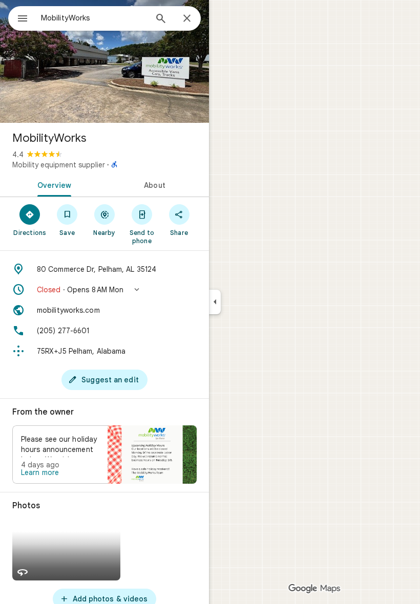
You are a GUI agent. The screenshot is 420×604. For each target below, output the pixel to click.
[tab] (52, 184)
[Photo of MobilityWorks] (104, 61)
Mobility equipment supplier (58, 164)
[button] (104, 289)
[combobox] (93, 18)
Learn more (40, 472)
